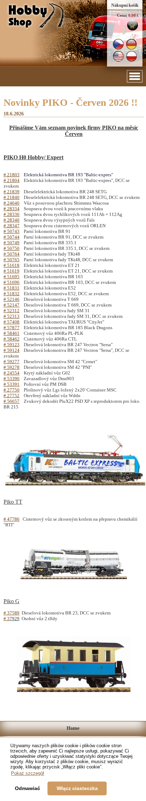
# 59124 (11, 350)
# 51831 (11, 288)
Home (73, 728)
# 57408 (11, 322)
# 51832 (11, 293)
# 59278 (11, 367)
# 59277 (11, 361)
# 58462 (11, 339)
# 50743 (11, 231)
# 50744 (11, 237)
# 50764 (11, 254)
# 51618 (11, 265)
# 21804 (11, 180)
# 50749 (11, 242)
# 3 (7, 618)
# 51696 (11, 282)
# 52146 (11, 299)
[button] (134, 76)
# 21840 (11, 197)
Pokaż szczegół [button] (27, 773)
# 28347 (11, 225)
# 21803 (11, 174)
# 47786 (11, 519)
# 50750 (11, 248)
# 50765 (11, 259)
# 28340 (11, 220)
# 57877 (11, 327)
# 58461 (11, 333)
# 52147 (11, 305)
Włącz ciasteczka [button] (77, 788)
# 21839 (11, 191)
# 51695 (11, 276)
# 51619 (11, 271)
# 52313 (11, 316)
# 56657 (11, 401)
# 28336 (11, 214)
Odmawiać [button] (27, 788)
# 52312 (11, 310)
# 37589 (11, 613)
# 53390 (11, 378)
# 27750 (11, 390)
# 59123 (11, 344)
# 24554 (11, 373)
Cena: (122, 15)
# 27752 (11, 395)
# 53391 (11, 384)
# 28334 (11, 208)
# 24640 (11, 203)
